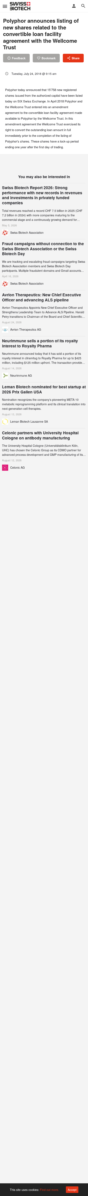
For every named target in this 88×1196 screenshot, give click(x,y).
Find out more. (49, 1190)
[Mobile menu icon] (5, 6)
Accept (72, 1190)
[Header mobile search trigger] (83, 6)
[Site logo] (20, 6)
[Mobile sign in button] (74, 6)
